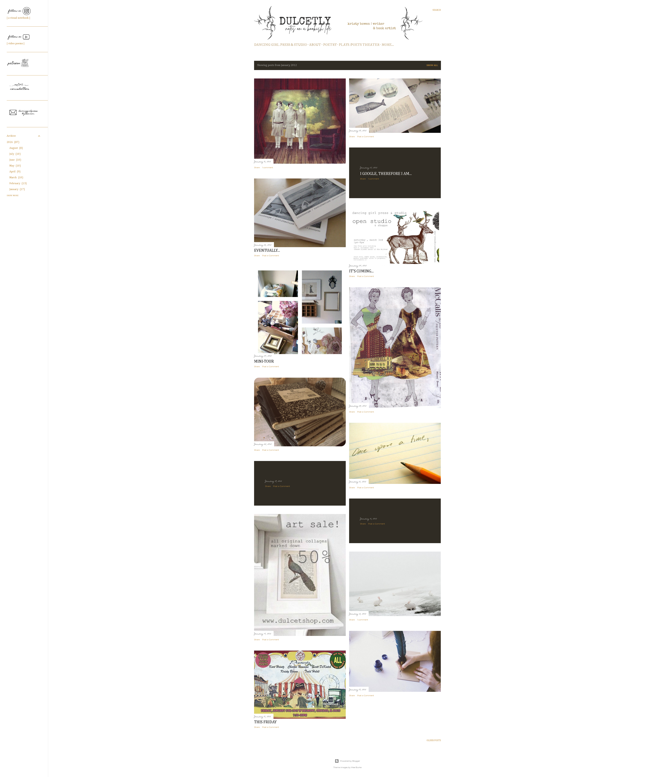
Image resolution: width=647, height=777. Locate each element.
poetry (330, 45)
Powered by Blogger (350, 761)
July (14, 154)
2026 (12, 142)
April (14, 171)
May (14, 165)
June (14, 160)
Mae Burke (356, 767)
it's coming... (361, 271)
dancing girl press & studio (280, 45)
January (16, 189)
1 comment (267, 167)
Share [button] (257, 167)
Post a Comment (365, 136)
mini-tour (264, 361)
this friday (265, 722)
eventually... (267, 251)
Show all (432, 65)
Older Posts (434, 740)
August (15, 148)
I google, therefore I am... (386, 174)
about (315, 45)
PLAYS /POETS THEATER (359, 45)
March (15, 177)
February (17, 183)
